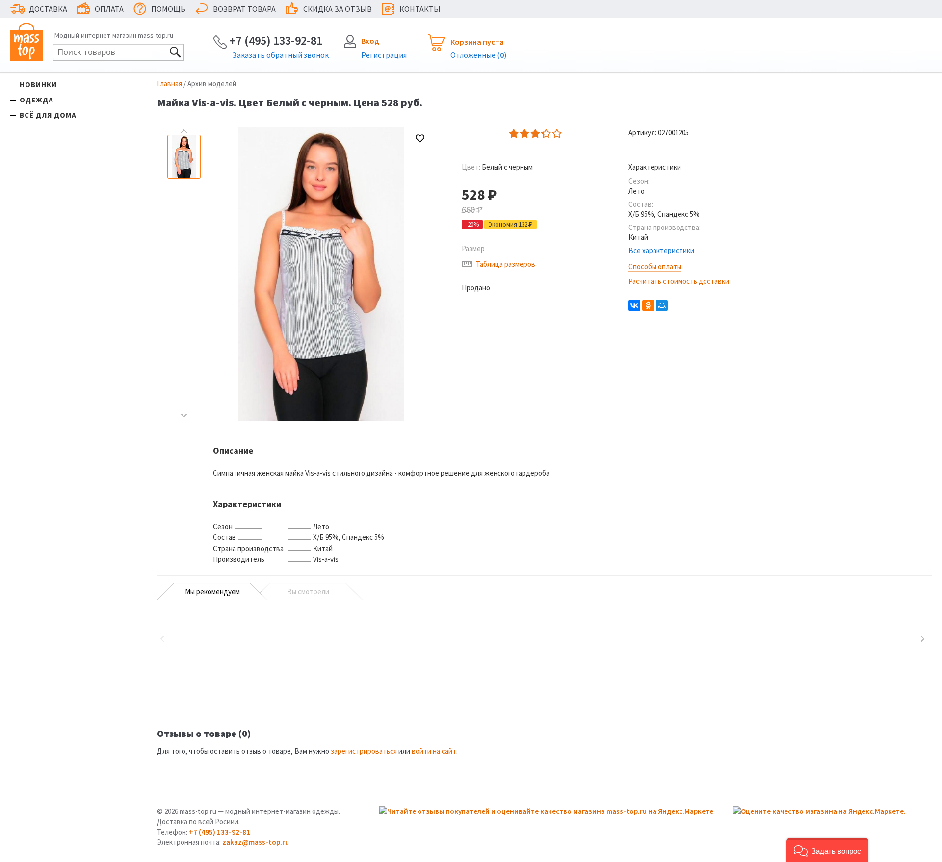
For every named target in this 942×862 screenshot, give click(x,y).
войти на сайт (434, 751)
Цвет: (497, 167)
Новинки (38, 84)
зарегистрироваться (364, 751)
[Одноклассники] (648, 305)
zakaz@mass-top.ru (255, 842)
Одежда (36, 99)
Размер (473, 248)
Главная (169, 83)
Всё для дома (48, 115)
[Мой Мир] (662, 305)
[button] (827, 850)
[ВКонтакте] (634, 305)
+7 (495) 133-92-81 (276, 40)
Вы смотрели (308, 591)
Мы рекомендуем (212, 591)
